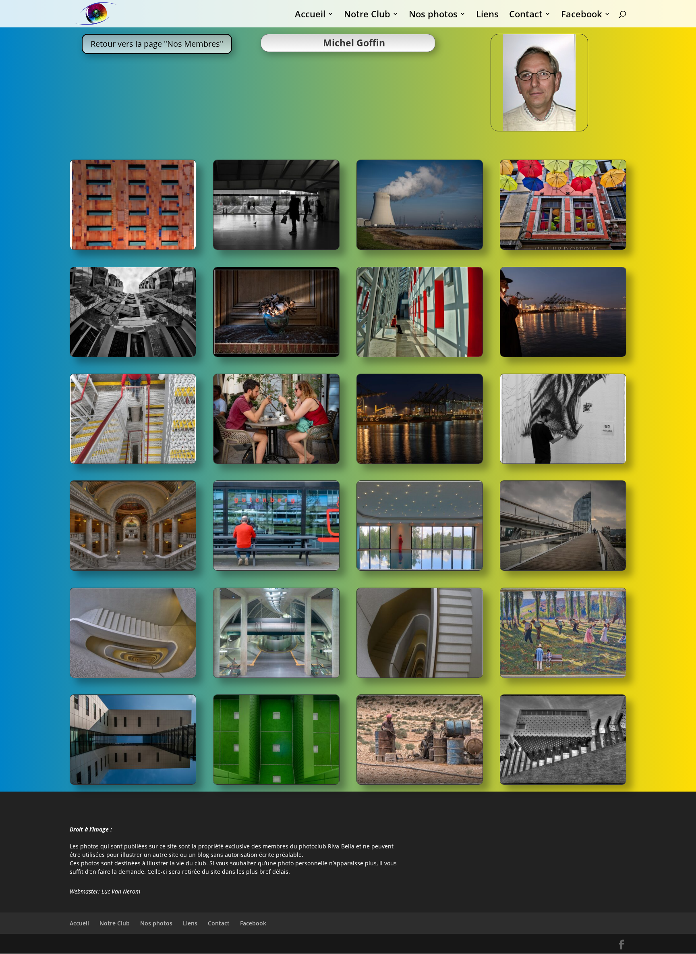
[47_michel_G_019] (420, 247)
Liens (487, 15)
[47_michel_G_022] (133, 461)
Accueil (310, 15)
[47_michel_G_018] (563, 354)
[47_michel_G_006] (276, 247)
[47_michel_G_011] (133, 354)
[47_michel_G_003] (420, 782)
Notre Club (367, 15)
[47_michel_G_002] (563, 782)
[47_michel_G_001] (563, 247)
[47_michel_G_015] (133, 782)
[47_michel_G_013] (133, 675)
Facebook (581, 15)
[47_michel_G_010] (563, 675)
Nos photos (433, 15)
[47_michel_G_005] (563, 461)
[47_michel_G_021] (276, 782)
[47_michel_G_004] (133, 568)
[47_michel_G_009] (420, 354)
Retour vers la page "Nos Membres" (157, 43)
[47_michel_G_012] (420, 568)
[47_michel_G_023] (276, 461)
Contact (526, 15)
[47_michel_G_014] (420, 675)
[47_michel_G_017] (420, 461)
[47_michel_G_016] (276, 675)
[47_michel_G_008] (276, 354)
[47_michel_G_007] (563, 568)
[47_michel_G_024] (133, 247)
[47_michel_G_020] (276, 568)
